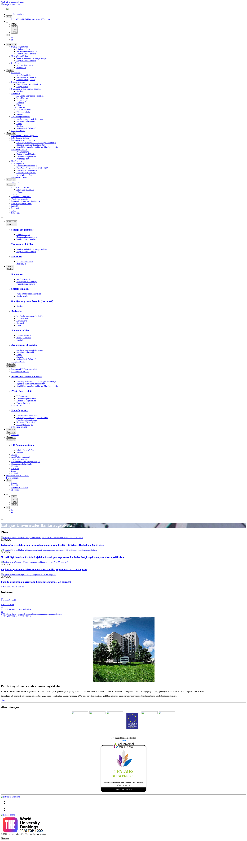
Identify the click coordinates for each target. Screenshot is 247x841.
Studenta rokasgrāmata (25, 80)
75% (14, 24)
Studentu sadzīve (18, 107)
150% (14, 32)
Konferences (16, 161)
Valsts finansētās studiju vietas (28, 84)
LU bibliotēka (22, 98)
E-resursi (20, 103)
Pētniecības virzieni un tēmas (23, 140)
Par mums (11, 185)
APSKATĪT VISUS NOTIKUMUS (16, 616)
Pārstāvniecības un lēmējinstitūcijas (25, 201)
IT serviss (46, 19)
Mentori (19, 114)
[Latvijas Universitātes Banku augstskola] (10, 4)
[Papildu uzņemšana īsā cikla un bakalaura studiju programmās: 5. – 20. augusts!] (123, 562)
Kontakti (14, 206)
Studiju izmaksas (18, 82)
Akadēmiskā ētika (23, 75)
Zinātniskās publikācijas (26, 154)
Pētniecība (11, 133)
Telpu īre (15, 182)
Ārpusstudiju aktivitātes (20, 117)
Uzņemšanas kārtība (19, 56)
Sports (19, 124)
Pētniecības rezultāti (19, 149)
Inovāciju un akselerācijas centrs (29, 119)
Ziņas (13, 210)
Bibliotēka (15, 93)
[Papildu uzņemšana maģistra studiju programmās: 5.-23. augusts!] (123, 574)
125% (14, 30)
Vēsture (19, 192)
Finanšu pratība (17, 163)
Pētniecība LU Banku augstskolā (24, 136)
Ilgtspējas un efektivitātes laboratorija (31, 145)
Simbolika (15, 213)
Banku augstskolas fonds (21, 203)
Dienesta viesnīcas (23, 110)
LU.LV (14, 19)
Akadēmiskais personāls (21, 197)
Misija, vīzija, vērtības (25, 190)
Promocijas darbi (23, 159)
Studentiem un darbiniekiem (12, 2)
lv (7, 35)
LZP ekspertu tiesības (20, 138)
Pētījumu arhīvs (22, 152)
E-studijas (21, 19)
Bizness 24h (21, 68)
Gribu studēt (11, 44)
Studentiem (15, 73)
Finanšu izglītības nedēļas (26, 166)
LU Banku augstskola (20, 187)
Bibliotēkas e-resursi (33, 19)
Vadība (14, 194)
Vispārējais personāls (19, 199)
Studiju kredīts (22, 86)
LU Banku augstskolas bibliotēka (29, 96)
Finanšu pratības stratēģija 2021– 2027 (32, 168)
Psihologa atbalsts (23, 112)
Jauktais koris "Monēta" (26, 128)
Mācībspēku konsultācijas (26, 77)
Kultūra (19, 126)
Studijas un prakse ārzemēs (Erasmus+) (27, 89)
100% (14, 27)
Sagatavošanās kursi (24, 65)
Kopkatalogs (21, 100)
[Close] (2, 519)
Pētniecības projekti (19, 177)
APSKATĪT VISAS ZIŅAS (12, 587)
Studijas (10, 70)
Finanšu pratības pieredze (26, 170)
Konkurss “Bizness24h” (26, 173)
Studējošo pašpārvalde (25, 121)
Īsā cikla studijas (23, 49)
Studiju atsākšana (18, 130)
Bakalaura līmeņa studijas (26, 51)
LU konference (19, 14)
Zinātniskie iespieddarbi (26, 156)
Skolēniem (15, 63)
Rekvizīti (15, 208)
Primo (18, 105)
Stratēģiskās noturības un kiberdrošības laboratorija (37, 147)
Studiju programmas (19, 47)
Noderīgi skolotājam (24, 175)
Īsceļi (9, 17)
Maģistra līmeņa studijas (26, 54)
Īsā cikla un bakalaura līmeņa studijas (31, 58)
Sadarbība (11, 180)
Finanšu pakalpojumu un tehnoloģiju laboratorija (36, 142)
